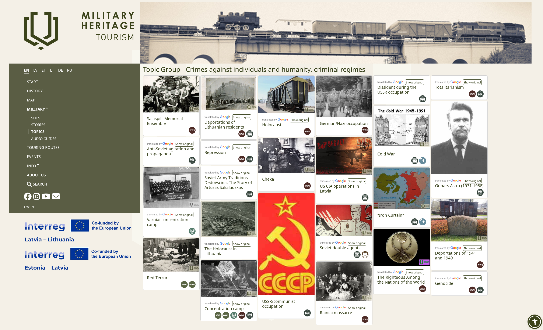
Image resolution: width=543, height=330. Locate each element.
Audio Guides (43, 138)
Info (31, 165)
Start (32, 81)
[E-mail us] (56, 197)
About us (36, 174)
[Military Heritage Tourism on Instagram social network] (36, 197)
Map (31, 100)
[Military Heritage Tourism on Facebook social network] (28, 197)
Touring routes (43, 147)
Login (29, 207)
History (35, 90)
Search (39, 184)
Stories (38, 124)
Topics (37, 131)
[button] (241, 117)
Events (34, 156)
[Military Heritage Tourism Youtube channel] (46, 197)
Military (36, 109)
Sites (35, 117)
